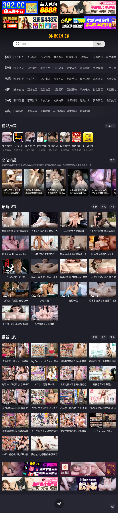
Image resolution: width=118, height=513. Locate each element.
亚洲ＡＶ (19, 68)
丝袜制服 (85, 68)
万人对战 (45, 57)
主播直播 (98, 68)
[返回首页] (112, 506)
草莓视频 (45, 111)
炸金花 (84, 57)
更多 (112, 206)
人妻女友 (45, 100)
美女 (94, 206)
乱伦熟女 (98, 78)
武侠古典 (58, 100)
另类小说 (85, 100)
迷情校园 (72, 100)
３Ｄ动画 (58, 68)
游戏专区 (58, 57)
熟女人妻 (72, 68)
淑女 (103, 337)
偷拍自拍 (32, 78)
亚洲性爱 (19, 78)
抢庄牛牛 (111, 57)
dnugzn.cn (59, 36)
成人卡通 (45, 78)
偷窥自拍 (19, 89)
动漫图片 (58, 89)
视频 (8, 68)
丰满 (94, 337)
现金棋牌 (98, 57)
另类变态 (111, 78)
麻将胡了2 (71, 57)
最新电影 (9, 337)
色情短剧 (85, 111)
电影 (8, 79)
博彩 (8, 57)
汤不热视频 (58, 111)
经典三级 (85, 78)
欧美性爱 (58, 78)
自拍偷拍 (32, 68)
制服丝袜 (72, 78)
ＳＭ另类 (111, 68)
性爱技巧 (111, 100)
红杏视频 (72, 111)
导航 (8, 111)
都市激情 (19, 100)
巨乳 (103, 206)
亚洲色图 (32, 89)
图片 (8, 89)
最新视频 (9, 206)
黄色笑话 (98, 100)
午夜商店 (32, 111)
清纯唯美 (85, 89)
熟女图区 (98, 89)
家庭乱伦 (32, 100)
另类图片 (111, 89)
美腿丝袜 (72, 89)
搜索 (98, 44)
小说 (8, 100)
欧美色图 (45, 89)
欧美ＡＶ (45, 68)
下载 (112, 160)
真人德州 (32, 57)
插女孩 (19, 111)
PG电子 (19, 57)
